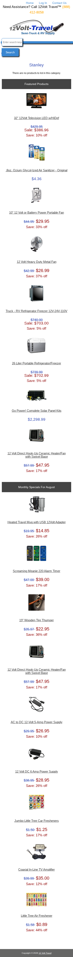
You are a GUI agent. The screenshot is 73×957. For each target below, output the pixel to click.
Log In (43, 2)
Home (30, 2)
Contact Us (59, 2)
